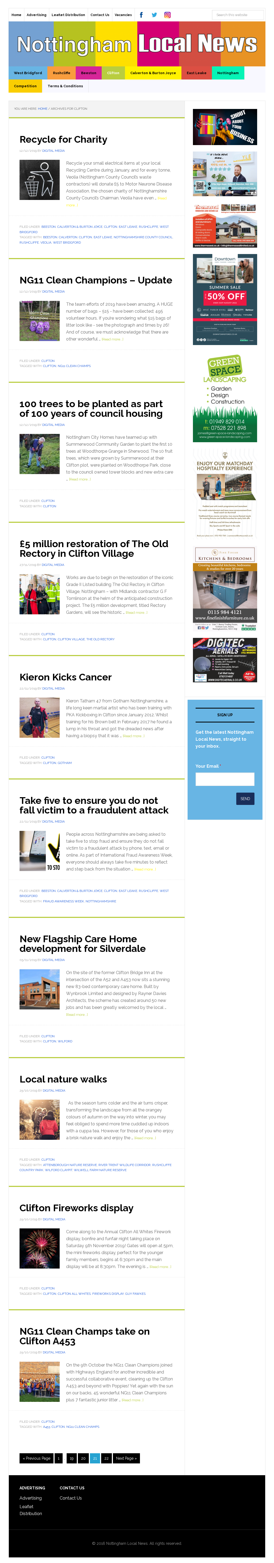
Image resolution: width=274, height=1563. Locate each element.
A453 (46, 1427)
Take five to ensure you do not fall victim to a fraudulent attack (94, 805)
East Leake (128, 227)
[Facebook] (141, 14)
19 (72, 1458)
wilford (65, 1041)
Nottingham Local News (137, 43)
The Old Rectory (100, 639)
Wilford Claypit (58, 1170)
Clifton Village (71, 639)
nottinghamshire (101, 901)
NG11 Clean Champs (74, 366)
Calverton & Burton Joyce (79, 227)
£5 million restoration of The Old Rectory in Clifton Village (94, 548)
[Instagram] (167, 14)
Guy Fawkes (135, 1294)
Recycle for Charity (63, 139)
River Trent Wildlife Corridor (124, 1165)
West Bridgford (67, 242)
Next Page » (126, 1458)
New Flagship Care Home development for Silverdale (83, 943)
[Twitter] (154, 14)
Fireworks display (108, 1294)
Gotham (65, 763)
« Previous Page (36, 1458)
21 (95, 1458)
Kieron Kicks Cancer (66, 677)
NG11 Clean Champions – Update (96, 280)
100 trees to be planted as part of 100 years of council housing (91, 408)
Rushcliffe (148, 227)
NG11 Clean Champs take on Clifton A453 (85, 1336)
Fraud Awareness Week (63, 901)
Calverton (68, 237)
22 (106, 1458)
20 (83, 1458)
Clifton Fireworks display (77, 1207)
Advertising (31, 1498)
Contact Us (71, 1498)
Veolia (45, 242)
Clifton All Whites (74, 1294)
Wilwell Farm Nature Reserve (100, 1170)
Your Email (208, 766)
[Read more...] (112, 339)
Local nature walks (63, 1079)
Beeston (48, 227)
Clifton (110, 227)
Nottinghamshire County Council (143, 237)
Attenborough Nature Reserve (70, 1165)
